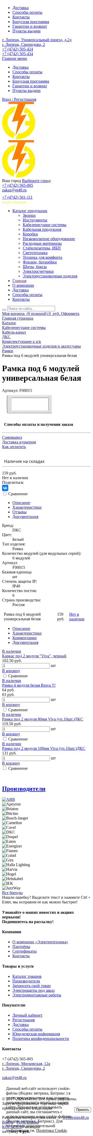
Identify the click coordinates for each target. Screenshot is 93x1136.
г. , (26, 1063)
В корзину (11, 670)
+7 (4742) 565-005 (17, 185)
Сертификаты (24, 951)
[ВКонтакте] (5, 488)
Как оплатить (14, 446)
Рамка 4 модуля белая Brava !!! (29, 685)
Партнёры (21, 946)
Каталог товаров (27, 976)
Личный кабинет (27, 1015)
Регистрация (23, 1020)
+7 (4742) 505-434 (17, 54)
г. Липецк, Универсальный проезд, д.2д (37, 40)
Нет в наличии (76, 616)
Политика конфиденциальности (40, 1038)
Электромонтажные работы (36, 995)
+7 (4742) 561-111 (17, 197)
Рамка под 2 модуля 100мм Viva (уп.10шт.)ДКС (43, 748)
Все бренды (12, 892)
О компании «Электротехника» (40, 942)
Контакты (21, 17)
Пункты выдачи (26, 31)
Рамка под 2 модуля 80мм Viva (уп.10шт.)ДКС (42, 719)
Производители (23, 788)
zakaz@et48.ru (14, 190)
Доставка (20, 7)
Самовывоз (12, 437)
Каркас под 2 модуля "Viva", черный (34, 656)
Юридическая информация (36, 1034)
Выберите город (36, 180)
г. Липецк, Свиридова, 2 (23, 44)
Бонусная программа (30, 21)
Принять (82, 1110)
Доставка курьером (19, 442)
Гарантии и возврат (29, 26)
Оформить (70, 313)
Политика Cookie (51, 1130)
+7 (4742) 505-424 (17, 49)
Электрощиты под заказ (33, 990)
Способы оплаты (27, 12)
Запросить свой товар (31, 985)
